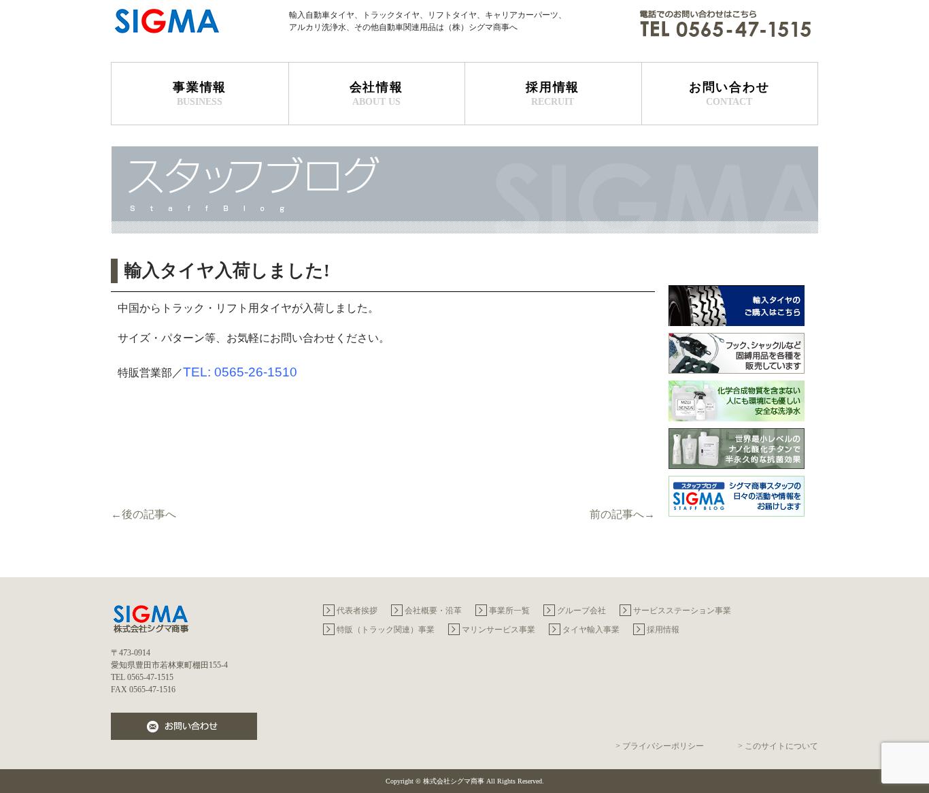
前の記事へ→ (622, 514)
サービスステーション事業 (682, 610)
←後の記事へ (143, 514)
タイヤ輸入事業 (591, 629)
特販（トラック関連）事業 (386, 629)
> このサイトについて (778, 746)
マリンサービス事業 (498, 629)
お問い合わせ (729, 93)
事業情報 (199, 93)
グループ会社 (581, 610)
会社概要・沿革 (433, 610)
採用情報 (552, 93)
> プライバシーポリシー (659, 746)
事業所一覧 (509, 610)
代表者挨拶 (357, 610)
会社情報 (376, 93)
